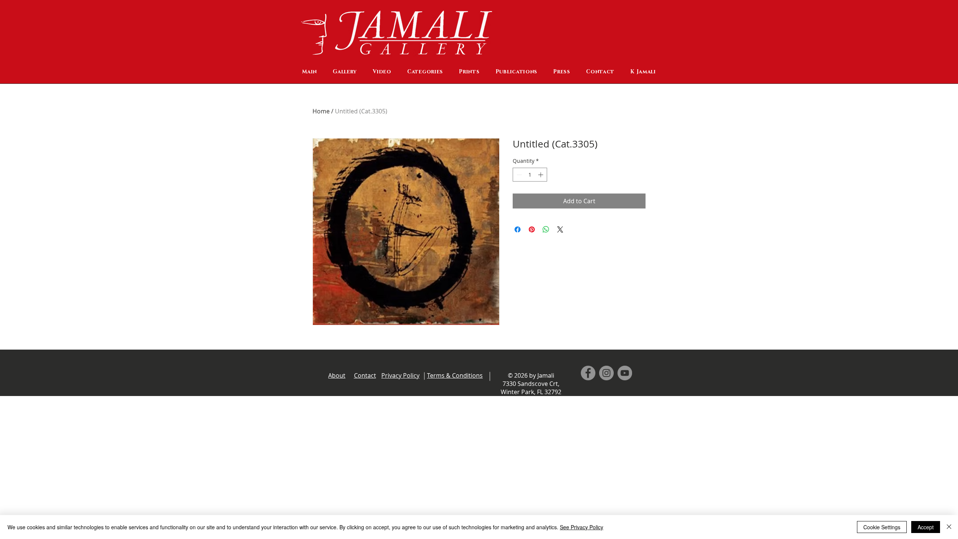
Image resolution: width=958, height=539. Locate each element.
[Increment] (541, 174)
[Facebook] (588, 373)
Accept (926, 527)
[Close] (949, 527)
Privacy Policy (400, 375)
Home (321, 111)
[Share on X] (560, 229)
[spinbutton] (530, 174)
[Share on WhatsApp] (545, 229)
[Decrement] (518, 174)
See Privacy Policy (581, 527)
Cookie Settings (881, 527)
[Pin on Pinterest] (531, 229)
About (336, 375)
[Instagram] (606, 373)
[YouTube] (624, 373)
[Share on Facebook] (517, 229)
